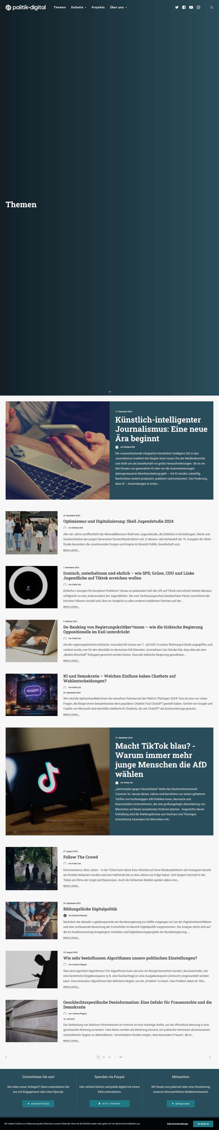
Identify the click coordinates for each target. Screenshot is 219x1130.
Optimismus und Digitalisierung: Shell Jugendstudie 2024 (118, 521)
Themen (60, 7)
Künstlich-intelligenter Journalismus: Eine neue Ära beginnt (161, 428)
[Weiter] (209, 1058)
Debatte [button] (77, 7)
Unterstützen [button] (40, 1104)
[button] (212, 7)
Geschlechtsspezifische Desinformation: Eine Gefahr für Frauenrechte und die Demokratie (137, 1005)
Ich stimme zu (203, 1124)
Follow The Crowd (80, 857)
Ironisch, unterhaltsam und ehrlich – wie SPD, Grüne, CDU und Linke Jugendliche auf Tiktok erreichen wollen (128, 575)
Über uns (117, 7)
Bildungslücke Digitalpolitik (90, 909)
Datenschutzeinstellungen (177, 1124)
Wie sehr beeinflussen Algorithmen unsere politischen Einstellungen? (130, 958)
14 (120, 1057)
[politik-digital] (26, 7)
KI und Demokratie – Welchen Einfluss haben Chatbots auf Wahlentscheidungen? (119, 678)
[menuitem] (59, 7)
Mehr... (119, 489)
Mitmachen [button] (183, 1104)
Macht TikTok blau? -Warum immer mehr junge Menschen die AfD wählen (161, 760)
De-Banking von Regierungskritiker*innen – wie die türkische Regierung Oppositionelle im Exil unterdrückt (133, 629)
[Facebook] (185, 7)
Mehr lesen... (71, 550)
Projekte (98, 7)
